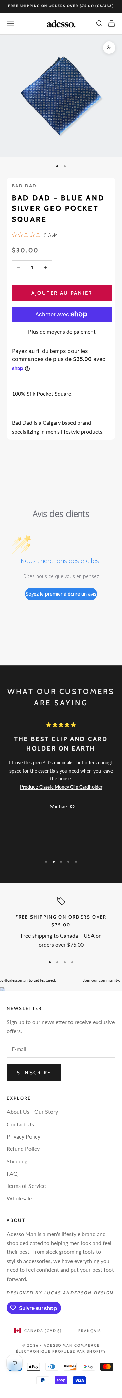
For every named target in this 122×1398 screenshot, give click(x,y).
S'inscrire (34, 1072)
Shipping (17, 1161)
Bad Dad (24, 185)
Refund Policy (23, 1148)
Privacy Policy (23, 1136)
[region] (61, 923)
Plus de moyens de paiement (62, 331)
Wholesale (19, 1198)
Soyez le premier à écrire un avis (61, 594)
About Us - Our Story (32, 1111)
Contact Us (20, 1124)
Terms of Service (26, 1185)
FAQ (12, 1173)
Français (89, 1330)
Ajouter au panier (62, 293)
